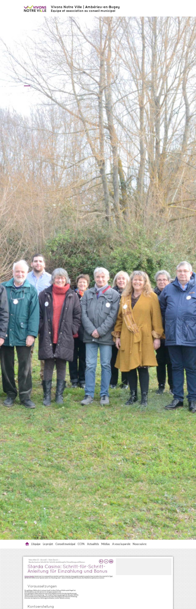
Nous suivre (139, 544)
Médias (105, 544)
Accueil (27, 544)
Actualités (93, 544)
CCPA (81, 544)
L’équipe (35, 544)
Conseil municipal (65, 544)
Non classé (53, 560)
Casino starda (29, 576)
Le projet (48, 544)
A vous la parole (121, 544)
